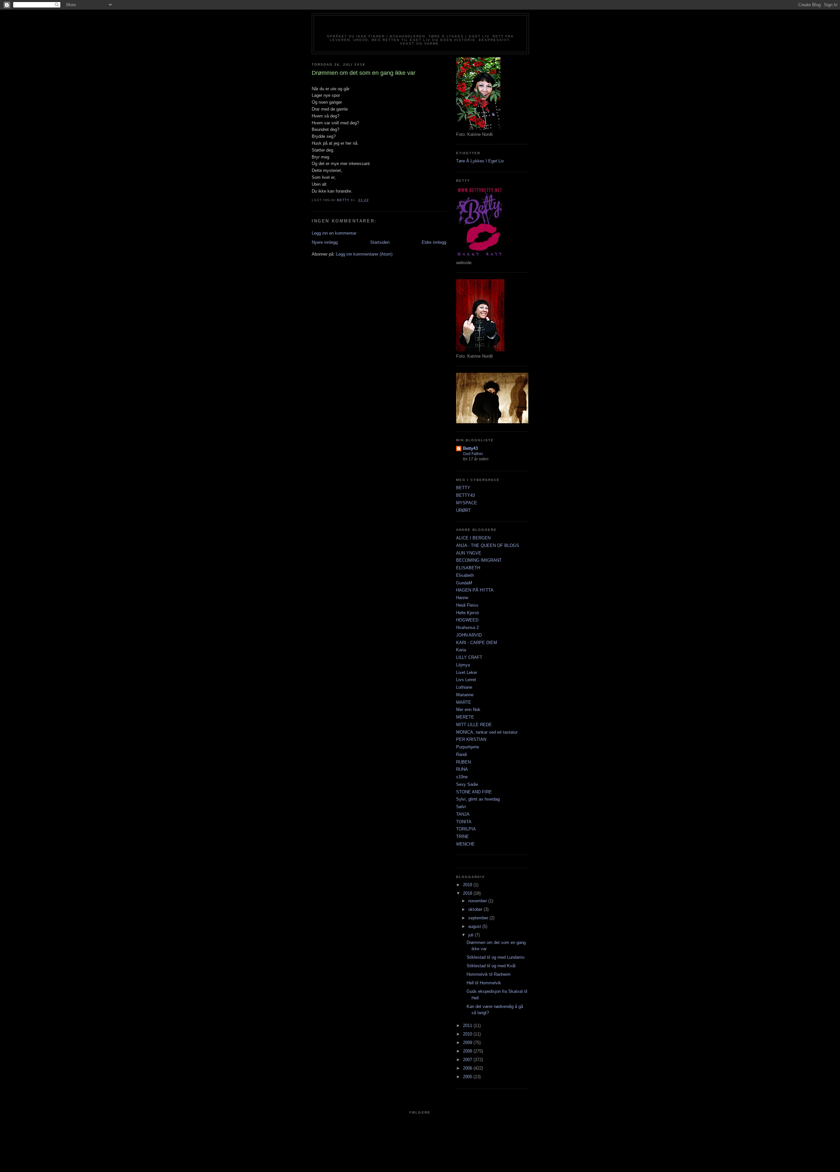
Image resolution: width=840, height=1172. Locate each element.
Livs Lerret (466, 679)
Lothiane (464, 687)
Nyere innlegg (325, 242)
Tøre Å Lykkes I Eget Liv (480, 160)
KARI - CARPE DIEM (476, 642)
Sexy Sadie (467, 784)
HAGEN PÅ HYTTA (475, 590)
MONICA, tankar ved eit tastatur (486, 732)
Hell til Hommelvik (484, 982)
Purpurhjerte (467, 746)
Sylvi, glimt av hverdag (478, 799)
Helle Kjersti (467, 612)
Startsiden (379, 242)
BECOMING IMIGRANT (479, 560)
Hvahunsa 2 (467, 627)
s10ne (462, 776)
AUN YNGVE (468, 553)
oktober (476, 909)
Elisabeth (465, 575)
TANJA (463, 814)
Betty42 (420, 27)
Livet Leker (466, 672)
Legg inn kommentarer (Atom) (364, 254)
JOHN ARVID (469, 635)
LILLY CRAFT (469, 657)
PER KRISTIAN (471, 739)
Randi (461, 754)
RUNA (462, 769)
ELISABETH (468, 567)
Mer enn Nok (468, 709)
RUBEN (463, 762)
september (479, 917)
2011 (468, 1025)
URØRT (463, 510)
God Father (473, 453)
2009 (468, 1042)
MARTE (463, 702)
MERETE (465, 717)
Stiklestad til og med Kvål (491, 965)
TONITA (464, 821)
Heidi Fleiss (467, 605)
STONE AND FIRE (474, 791)
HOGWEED (467, 619)
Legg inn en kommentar (334, 233)
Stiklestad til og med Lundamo (495, 957)
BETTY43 (465, 495)
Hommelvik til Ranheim (489, 974)
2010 (468, 1034)
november (478, 900)
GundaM (464, 582)
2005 (468, 1076)
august (475, 926)
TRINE (462, 836)
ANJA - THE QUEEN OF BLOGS (487, 545)
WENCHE (465, 844)
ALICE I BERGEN (473, 537)
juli (471, 934)
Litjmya (463, 664)
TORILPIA (466, 829)
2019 (468, 884)
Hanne (462, 597)
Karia (461, 649)
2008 (468, 1051)
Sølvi (461, 806)
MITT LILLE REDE (474, 724)
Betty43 (470, 448)
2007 (468, 1059)
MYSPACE (466, 502)
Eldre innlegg (434, 242)
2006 (468, 1068)
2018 (468, 893)
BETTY (463, 487)
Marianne (464, 694)
